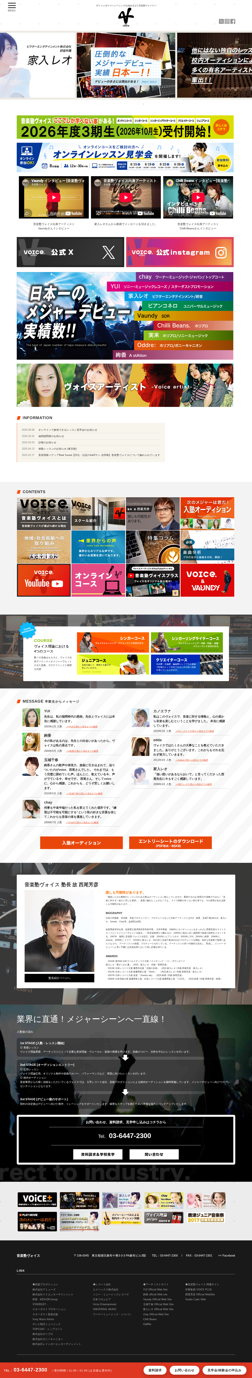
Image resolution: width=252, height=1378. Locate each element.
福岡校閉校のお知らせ (51, 436)
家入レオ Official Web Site (158, 1309)
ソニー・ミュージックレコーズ (111, 1294)
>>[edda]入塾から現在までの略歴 (191, 760)
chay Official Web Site (156, 1314)
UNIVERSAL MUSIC (105, 1309)
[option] (126, 65)
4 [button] (114, 104)
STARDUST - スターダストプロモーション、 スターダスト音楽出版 (50, 1309)
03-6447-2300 (130, 1135)
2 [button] (102, 104)
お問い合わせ (185, 1370)
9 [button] (144, 104)
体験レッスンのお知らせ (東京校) (57, 448)
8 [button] (138, 104)
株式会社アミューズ (44, 1289)
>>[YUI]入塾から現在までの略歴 (81, 726)
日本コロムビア (102, 1299)
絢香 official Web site (155, 1294)
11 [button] (156, 104)
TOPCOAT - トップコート (47, 1329)
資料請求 (155, 1370)
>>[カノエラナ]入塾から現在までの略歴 (194, 731)
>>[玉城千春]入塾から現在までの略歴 (84, 793)
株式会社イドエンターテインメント (52, 1294)
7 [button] (132, 104)
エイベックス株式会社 (106, 1289)
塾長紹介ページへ (59, 978)
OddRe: (147, 1324)
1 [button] (96, 104)
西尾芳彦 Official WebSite (200, 1294)
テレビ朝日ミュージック (46, 1324)
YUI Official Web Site (155, 1289)
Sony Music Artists (43, 1319)
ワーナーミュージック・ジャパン (112, 1314)
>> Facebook (226, 1255)
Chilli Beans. (150, 1319)
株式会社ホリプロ (42, 1334)
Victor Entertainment (104, 1304)
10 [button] (150, 104)
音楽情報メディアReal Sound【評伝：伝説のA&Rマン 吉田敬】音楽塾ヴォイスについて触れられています (99, 455)
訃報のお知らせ (47, 442)
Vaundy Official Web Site (157, 1299)
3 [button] (108, 104)
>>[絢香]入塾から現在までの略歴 (82, 751)
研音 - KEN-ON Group (44, 1299)
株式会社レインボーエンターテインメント (56, 1344)
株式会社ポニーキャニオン (47, 1339)
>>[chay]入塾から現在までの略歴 (82, 822)
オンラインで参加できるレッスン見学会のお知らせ (67, 429)
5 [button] (120, 104)
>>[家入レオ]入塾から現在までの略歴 (193, 784)
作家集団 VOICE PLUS (198, 1289)
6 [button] (126, 104)
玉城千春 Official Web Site (158, 1304)
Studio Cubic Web (195, 1299)
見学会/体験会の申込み (225, 1370)
